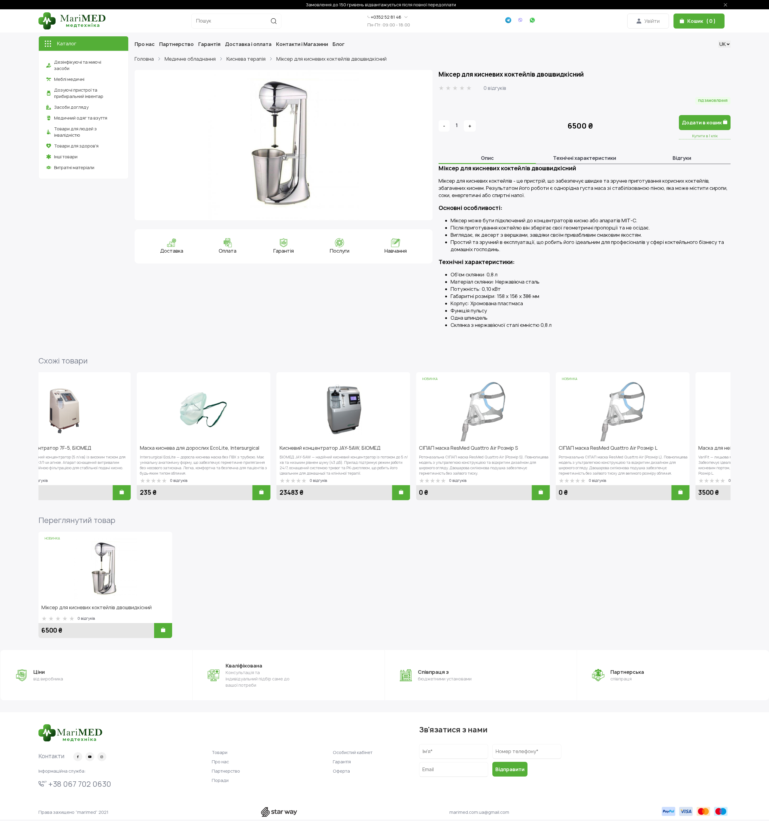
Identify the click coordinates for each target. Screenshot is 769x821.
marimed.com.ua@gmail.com (479, 812)
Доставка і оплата (248, 44)
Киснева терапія (246, 59)
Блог (339, 44)
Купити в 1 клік (705, 135)
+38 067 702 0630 (79, 784)
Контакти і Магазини (302, 44)
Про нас (145, 44)
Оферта (341, 771)
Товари (219, 752)
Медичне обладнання (190, 59)
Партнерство (176, 44)
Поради (220, 780)
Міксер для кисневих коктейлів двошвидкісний (331, 59)
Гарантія (209, 44)
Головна (144, 59)
